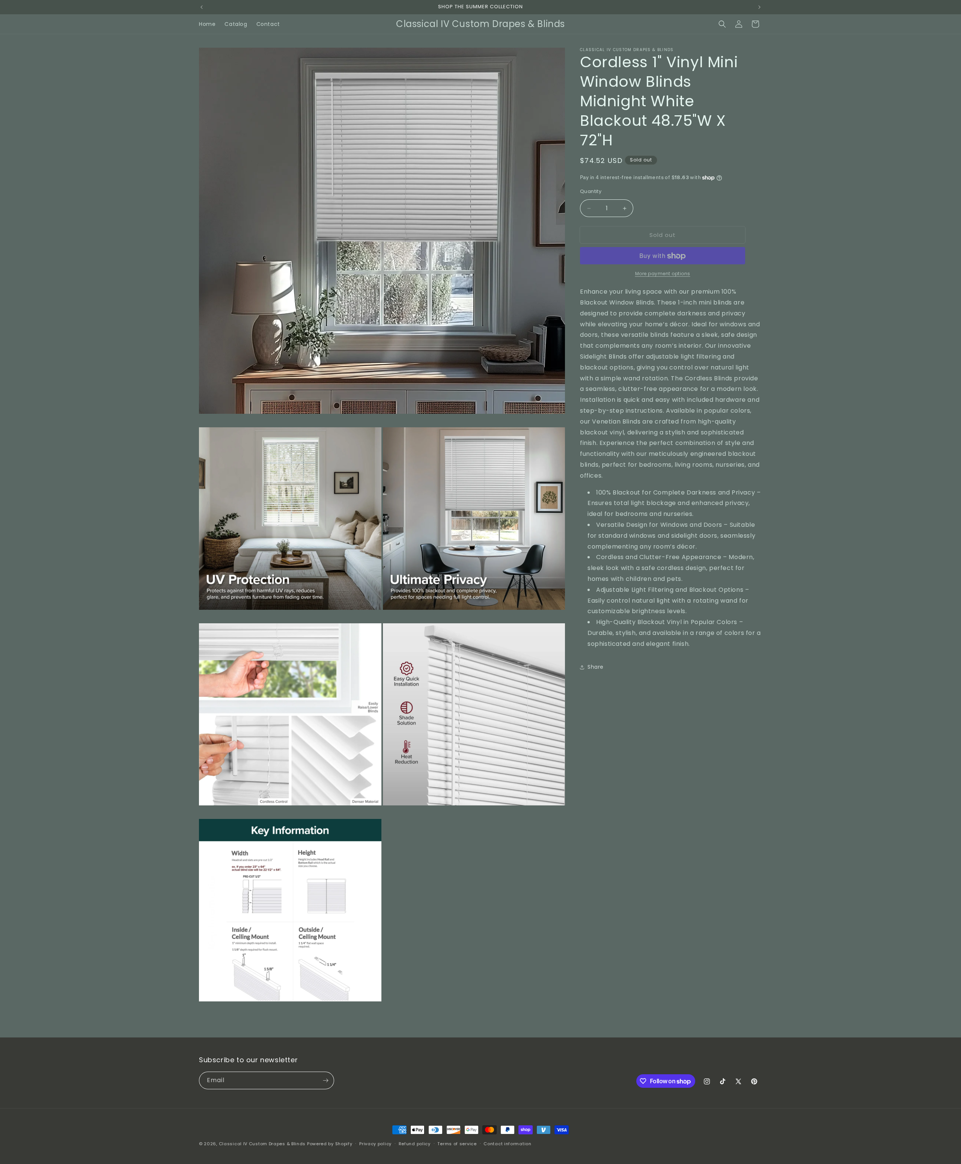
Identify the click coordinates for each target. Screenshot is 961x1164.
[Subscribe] (325, 1080)
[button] (722, 24)
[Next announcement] (759, 7)
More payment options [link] (662, 274)
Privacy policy (375, 1144)
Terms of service (456, 1144)
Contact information (507, 1144)
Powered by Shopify (329, 1144)
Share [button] (595, 667)
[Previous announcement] (201, 7)
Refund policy (415, 1144)
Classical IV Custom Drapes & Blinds (262, 1144)
